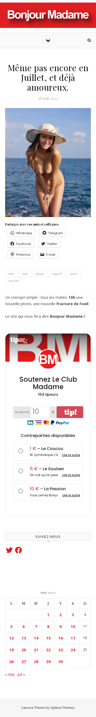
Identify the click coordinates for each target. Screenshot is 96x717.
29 (48, 661)
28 (36, 661)
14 (36, 637)
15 (48, 637)
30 (60, 661)
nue (25, 274)
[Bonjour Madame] (48, 15)
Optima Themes (62, 707)
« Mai (9, 674)
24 (73, 649)
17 (73, 637)
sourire (13, 281)
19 (11, 649)
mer (11, 274)
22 (48, 649)
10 (73, 626)
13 (24, 637)
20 (24, 649)
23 (60, 649)
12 (11, 637)
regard (57, 274)
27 (24, 661)
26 (11, 661)
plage (40, 274)
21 (36, 649)
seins (73, 274)
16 (60, 637)
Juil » (21, 674)
